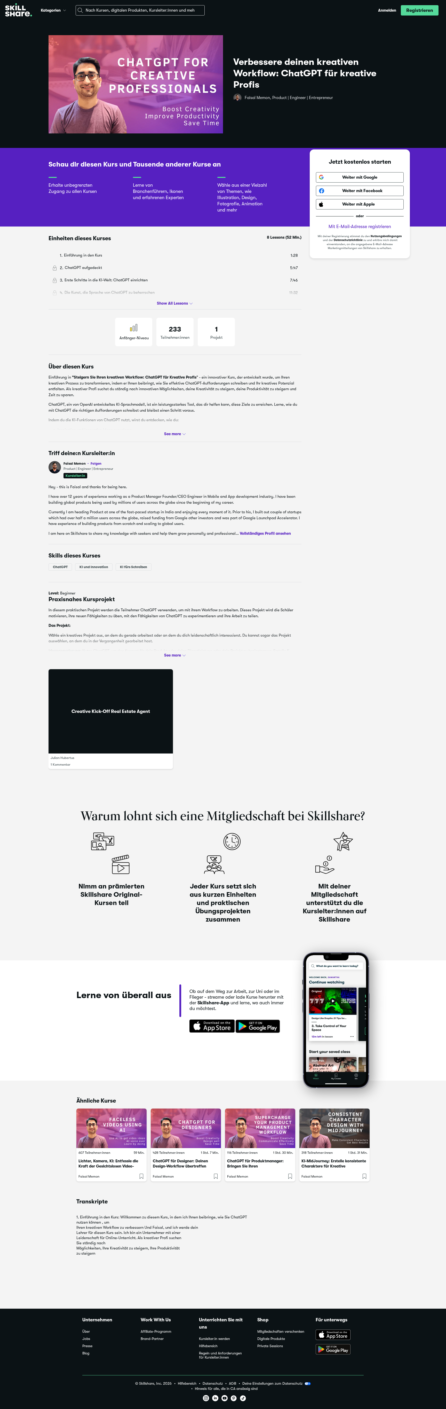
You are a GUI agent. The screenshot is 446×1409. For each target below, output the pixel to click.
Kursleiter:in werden (214, 1339)
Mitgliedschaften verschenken (280, 1331)
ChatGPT (60, 567)
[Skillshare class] (111, 1128)
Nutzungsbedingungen (386, 236)
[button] (64, 9)
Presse (87, 1346)
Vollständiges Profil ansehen (265, 533)
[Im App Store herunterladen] (210, 1027)
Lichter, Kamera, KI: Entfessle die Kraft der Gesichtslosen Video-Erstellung (108, 1166)
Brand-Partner (152, 1339)
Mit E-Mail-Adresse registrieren (360, 226)
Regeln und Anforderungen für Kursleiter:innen (220, 1355)
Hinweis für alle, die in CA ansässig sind (226, 1389)
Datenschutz (213, 1383)
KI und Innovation (93, 567)
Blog (85, 1353)
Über (86, 1331)
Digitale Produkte (271, 1339)
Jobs (86, 1339)
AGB (232, 1383)
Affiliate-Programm (156, 1331)
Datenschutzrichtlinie (348, 240)
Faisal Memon (82, 463)
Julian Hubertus (62, 758)
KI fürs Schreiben (133, 567)
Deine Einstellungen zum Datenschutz (272, 1383)
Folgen (96, 463)
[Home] (18, 10)
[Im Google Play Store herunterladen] (258, 1027)
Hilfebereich (208, 1346)
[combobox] (140, 10)
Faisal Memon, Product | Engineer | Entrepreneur (289, 97)
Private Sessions (270, 1346)
